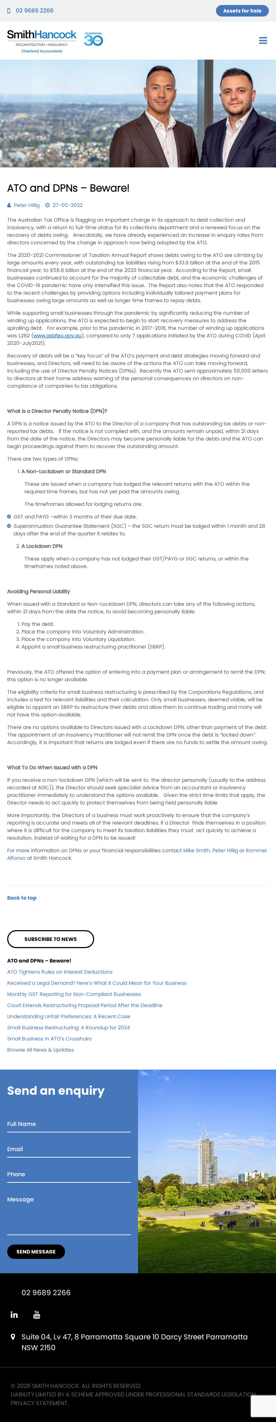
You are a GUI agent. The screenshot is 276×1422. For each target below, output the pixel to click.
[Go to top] (261, 1407)
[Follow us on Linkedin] (14, 1314)
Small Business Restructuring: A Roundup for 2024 (68, 1027)
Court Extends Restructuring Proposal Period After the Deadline (84, 1005)
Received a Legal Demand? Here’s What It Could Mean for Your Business (97, 983)
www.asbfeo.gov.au (57, 335)
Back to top (22, 897)
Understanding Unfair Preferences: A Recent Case (68, 1016)
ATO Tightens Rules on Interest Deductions (59, 971)
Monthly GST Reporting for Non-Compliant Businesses (74, 994)
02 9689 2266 (35, 10)
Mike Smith (196, 850)
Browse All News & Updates (40, 1049)
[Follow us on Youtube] (36, 1315)
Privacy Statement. (40, 1403)
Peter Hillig (225, 850)
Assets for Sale (242, 10)
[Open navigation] (263, 40)
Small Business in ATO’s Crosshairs (49, 1038)
